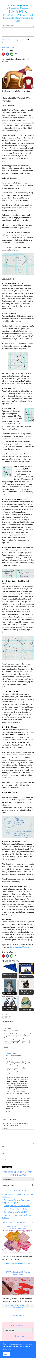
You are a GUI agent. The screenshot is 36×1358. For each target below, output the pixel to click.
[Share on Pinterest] (3, 54)
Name (4, 1146)
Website (4, 1160)
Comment (5, 1128)
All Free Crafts (18, 9)
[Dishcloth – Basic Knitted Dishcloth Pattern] (18, 1241)
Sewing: (16, 40)
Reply (6, 1047)
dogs (10, 1018)
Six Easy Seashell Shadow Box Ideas (17, 1206)
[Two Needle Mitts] (18, 1286)
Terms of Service (18, 1340)
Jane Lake (9, 1053)
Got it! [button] (6, 1354)
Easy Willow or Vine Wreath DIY (15, 1212)
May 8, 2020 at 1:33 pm (11, 1030)
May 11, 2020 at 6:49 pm (13, 1056)
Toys (22, 40)
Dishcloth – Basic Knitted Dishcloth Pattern (18, 1227)
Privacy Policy (19, 1336)
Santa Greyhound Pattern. (19, 947)
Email (4, 1153)
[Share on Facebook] (7, 54)
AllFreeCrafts (6, 40)
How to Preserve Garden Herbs (15, 1209)
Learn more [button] (7, 1349)
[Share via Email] (11, 54)
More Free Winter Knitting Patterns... (18, 1306)
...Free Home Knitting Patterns (18, 1263)
